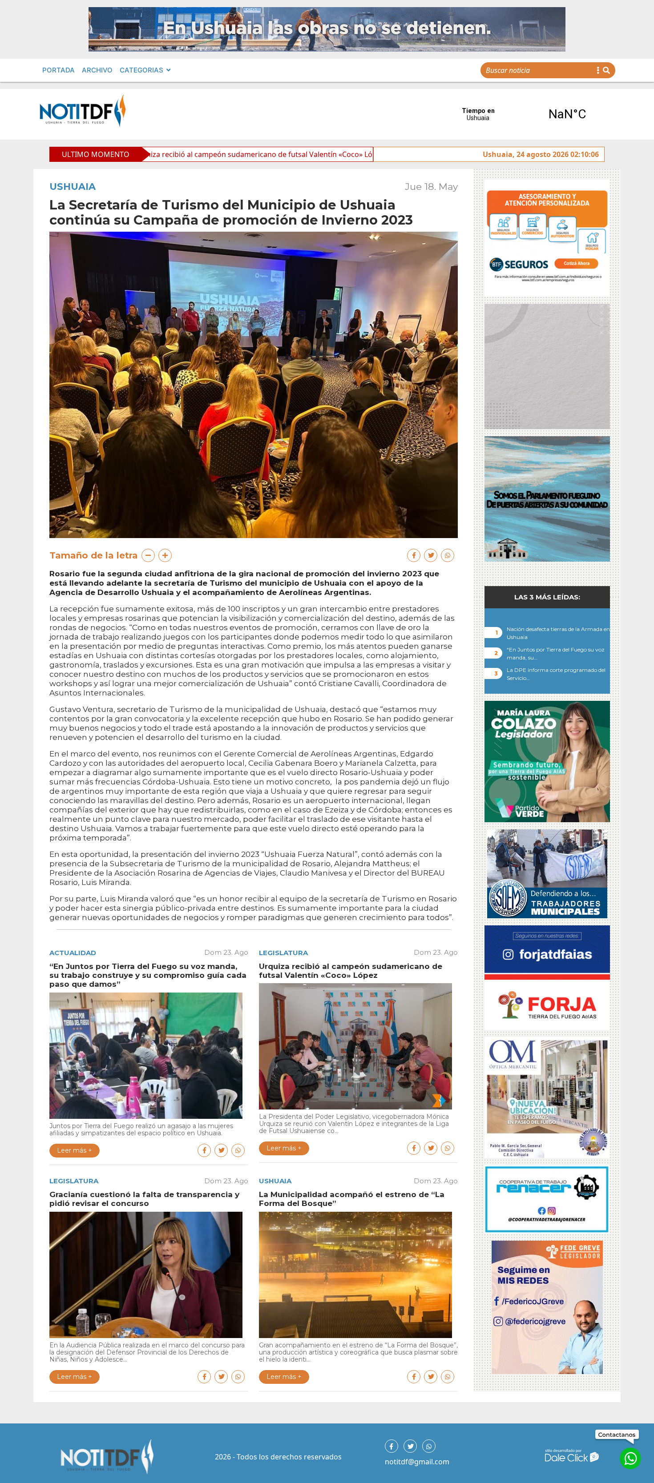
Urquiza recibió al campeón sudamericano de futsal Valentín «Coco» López (155, 154)
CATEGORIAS (141, 70)
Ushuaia (72, 186)
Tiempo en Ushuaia (522, 114)
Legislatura (283, 952)
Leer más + (74, 1150)
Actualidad (72, 952)
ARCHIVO (97, 70)
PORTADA (58, 70)
